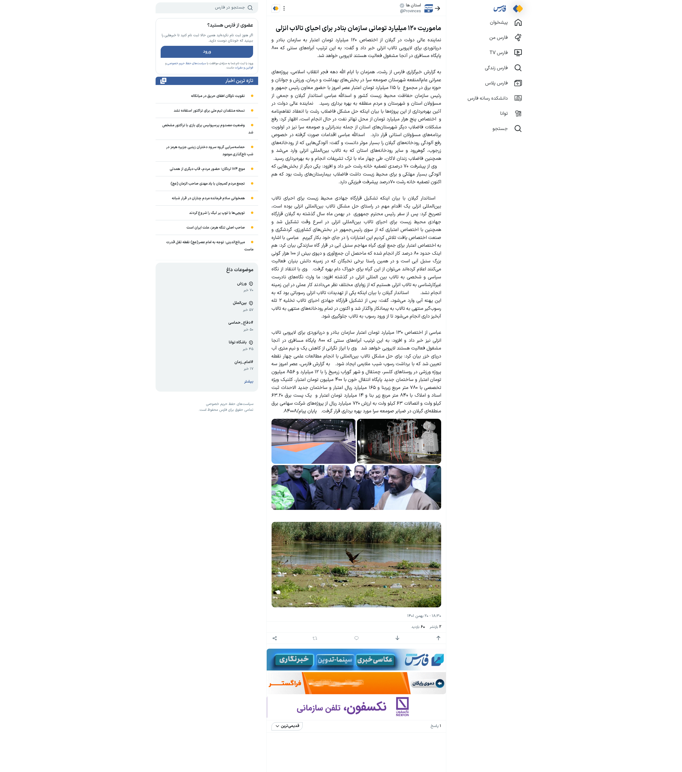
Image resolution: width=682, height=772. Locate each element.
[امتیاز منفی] (397, 638)
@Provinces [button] (410, 11)
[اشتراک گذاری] (274, 638)
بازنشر (435, 627)
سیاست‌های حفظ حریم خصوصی (186, 63)
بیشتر (248, 381)
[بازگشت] (437, 8)
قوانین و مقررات (244, 68)
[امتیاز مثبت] (438, 638)
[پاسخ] (357, 638)
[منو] (284, 8)
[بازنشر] (315, 638)
